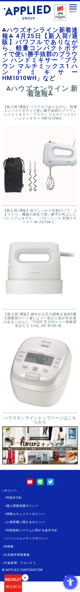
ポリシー (10, 490)
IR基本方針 (14, 497)
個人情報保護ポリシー (22, 505)
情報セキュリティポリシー (25, 514)
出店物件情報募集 (17, 554)
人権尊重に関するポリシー (25, 522)
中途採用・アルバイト (20, 563)
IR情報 (9, 546)
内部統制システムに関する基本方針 (32, 530)
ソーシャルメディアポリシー (27, 538)
